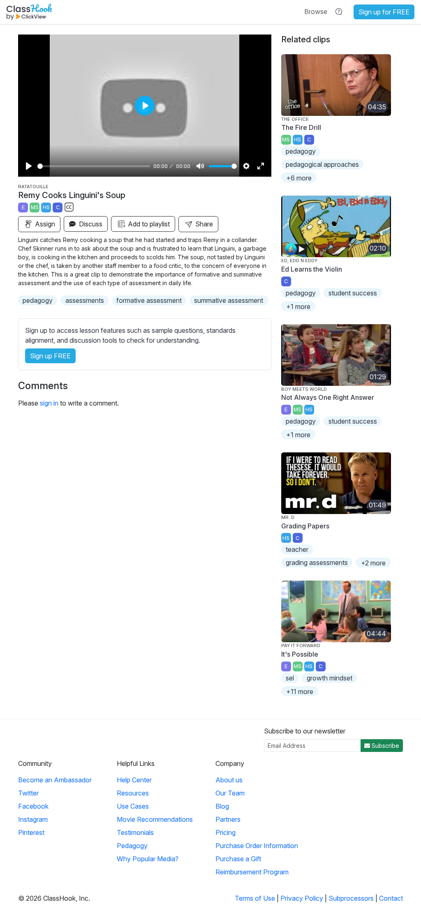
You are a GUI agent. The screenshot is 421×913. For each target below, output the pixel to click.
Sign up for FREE (384, 12)
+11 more (299, 691)
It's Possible (299, 654)
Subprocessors (351, 898)
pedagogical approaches (322, 164)
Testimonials (135, 832)
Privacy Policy (301, 898)
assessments (84, 300)
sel (290, 678)
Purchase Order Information (256, 846)
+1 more (298, 306)
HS (46, 207)
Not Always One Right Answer (327, 397)
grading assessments (317, 562)
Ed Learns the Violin (311, 269)
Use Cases (133, 806)
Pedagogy (132, 846)
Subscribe (384, 745)
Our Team (230, 793)
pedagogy (38, 300)
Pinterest (31, 832)
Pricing (225, 832)
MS (35, 207)
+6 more (299, 178)
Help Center (134, 780)
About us (229, 780)
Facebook (33, 806)
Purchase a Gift (238, 859)
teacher (297, 549)
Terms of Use (255, 898)
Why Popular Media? (147, 859)
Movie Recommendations (155, 819)
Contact (391, 898)
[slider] (93, 166)
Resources (133, 793)
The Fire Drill (301, 127)
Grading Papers (305, 526)
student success (352, 293)
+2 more (373, 563)
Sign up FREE (50, 356)
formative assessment (149, 300)
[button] (316, 11)
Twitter (28, 793)
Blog (222, 806)
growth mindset (329, 678)
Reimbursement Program (252, 872)
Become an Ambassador (55, 780)
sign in (49, 403)
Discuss (89, 224)
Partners (228, 819)
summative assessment (228, 300)
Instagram (33, 819)
